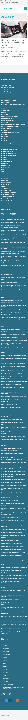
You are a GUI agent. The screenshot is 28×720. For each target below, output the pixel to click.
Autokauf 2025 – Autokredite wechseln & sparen (13, 270)
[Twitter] (6, 700)
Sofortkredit (4, 188)
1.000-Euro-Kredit (6, 85)
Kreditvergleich (5, 165)
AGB (8, 715)
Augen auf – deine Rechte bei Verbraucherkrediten (13, 355)
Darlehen (3, 112)
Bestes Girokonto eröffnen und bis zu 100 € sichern (14, 340)
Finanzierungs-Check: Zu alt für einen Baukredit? (13, 621)
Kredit (3, 138)
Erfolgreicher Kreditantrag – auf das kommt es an (13, 370)
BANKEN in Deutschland (8, 684)
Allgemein (3, 47)
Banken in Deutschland (7, 96)
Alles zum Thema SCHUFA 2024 (9, 404)
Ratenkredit (4, 180)
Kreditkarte (4, 159)
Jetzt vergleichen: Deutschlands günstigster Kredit (13, 529)
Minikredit (4, 172)
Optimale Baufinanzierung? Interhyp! (10, 599)
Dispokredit (4, 114)
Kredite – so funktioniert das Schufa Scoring (12, 532)
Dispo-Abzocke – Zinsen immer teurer (10, 540)
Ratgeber (4, 675)
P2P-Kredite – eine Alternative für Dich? (11, 492)
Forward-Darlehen (6, 654)
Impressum (22, 713)
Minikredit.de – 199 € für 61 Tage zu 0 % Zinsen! (12, 546)
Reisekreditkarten (6, 182)
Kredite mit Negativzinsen (8, 155)
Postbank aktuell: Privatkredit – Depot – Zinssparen (14, 381)
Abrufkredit (4, 89)
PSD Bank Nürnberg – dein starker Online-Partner (13, 575)
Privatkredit (4, 178)
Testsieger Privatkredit (7, 196)
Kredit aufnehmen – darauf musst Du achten (12, 482)
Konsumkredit (5, 136)
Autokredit (4, 94)
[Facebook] (3, 700)
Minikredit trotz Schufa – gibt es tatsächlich (11, 543)
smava (3, 186)
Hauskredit (4, 130)
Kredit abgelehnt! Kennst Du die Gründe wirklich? (13, 234)
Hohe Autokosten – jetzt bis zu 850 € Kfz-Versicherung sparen (13, 42)
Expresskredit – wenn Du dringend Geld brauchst (13, 293)
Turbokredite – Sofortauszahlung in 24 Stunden (13, 552)
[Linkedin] (13, 700)
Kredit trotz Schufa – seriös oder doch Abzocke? (13, 479)
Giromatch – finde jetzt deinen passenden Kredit (13, 334)
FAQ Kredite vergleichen (8, 118)
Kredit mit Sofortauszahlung (9, 149)
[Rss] (17, 700)
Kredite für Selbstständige (8, 153)
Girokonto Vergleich (6, 128)
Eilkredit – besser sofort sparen (10, 116)
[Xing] (10, 700)
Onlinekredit (4, 174)
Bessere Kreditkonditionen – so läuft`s (10, 289)
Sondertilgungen (6, 190)
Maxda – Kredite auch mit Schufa (9, 282)
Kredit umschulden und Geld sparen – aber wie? (13, 222)
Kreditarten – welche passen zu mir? (10, 500)
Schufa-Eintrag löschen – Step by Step (10, 517)
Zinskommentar (5, 209)
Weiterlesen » (4, 62)
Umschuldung (5, 203)
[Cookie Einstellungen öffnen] (2, 718)
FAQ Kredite (5, 672)
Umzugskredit (5, 205)
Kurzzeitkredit (5, 167)
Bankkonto (4, 98)
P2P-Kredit (4, 176)
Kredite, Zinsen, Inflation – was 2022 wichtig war (13, 560)
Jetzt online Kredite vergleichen (10, 132)
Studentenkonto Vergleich (8, 192)
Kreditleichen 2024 (6, 161)
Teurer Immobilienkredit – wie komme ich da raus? (13, 471)
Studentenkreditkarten (7, 194)
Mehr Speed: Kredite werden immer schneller (12, 419)
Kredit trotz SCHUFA (7, 151)
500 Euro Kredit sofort (7, 87)
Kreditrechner (5, 163)
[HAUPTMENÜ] (25, 8)
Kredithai (3, 157)
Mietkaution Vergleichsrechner (9, 169)
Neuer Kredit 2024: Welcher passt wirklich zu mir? (13, 396)
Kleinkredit (4, 134)
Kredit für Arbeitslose (7, 145)
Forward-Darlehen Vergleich (9, 120)
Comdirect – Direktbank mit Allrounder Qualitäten (13, 436)
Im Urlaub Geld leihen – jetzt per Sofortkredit (12, 347)
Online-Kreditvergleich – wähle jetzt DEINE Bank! (13, 363)
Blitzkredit (4, 108)
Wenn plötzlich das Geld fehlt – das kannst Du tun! (13, 549)
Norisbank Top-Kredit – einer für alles (10, 628)
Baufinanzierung (6, 648)
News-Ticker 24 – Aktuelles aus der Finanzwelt (12, 578)
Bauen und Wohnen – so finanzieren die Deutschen (14, 567)
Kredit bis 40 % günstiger (8, 143)
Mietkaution (5, 663)
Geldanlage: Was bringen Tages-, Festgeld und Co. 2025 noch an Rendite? (13, 688)
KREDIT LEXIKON (6, 147)
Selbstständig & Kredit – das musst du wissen (12, 373)
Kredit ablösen (5, 141)
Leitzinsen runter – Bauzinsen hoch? (10, 337)
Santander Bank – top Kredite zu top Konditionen (13, 485)
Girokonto (5, 657)
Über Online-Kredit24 (7, 201)
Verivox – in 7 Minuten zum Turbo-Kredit (11, 384)
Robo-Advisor (5, 184)
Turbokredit (4, 198)
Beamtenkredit (5, 102)
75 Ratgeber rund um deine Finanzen (10, 412)
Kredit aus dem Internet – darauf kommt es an (12, 219)
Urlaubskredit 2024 (6, 207)
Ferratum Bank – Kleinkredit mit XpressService (12, 322)
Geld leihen (4, 122)
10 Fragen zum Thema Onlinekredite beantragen (13, 309)
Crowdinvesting (5, 110)
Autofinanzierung (6, 92)
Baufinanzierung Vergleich (8, 100)
